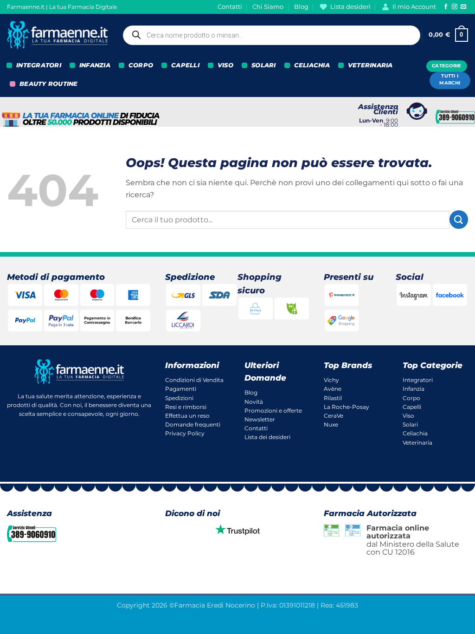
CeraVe (333, 415)
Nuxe (331, 424)
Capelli (412, 406)
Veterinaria (417, 442)
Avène (332, 388)
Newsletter (259, 419)
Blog (301, 6)
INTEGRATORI (38, 65)
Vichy (331, 379)
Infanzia (413, 388)
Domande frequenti (192, 424)
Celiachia (415, 433)
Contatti (230, 6)
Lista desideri (350, 6)
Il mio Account (414, 6)
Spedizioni (179, 398)
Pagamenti (180, 388)
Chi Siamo (267, 6)
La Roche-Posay (346, 406)
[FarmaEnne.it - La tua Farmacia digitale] (57, 35)
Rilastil (333, 398)
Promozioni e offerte (273, 410)
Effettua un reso (187, 415)
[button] (448, 35)
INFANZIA (94, 65)
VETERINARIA (370, 65)
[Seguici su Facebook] (446, 7)
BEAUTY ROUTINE (48, 83)
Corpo (411, 398)
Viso (408, 415)
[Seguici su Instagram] (454, 7)
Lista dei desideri (267, 436)
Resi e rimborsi (185, 406)
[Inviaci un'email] (463, 7)
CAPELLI (185, 65)
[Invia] (458, 219)
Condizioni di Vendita (194, 379)
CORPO (140, 65)
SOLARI (263, 65)
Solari (410, 424)
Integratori (418, 379)
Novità (253, 401)
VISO (225, 65)
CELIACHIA (312, 65)
